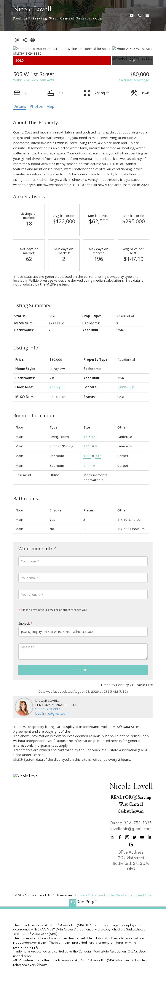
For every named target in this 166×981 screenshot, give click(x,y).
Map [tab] (50, 106)
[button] (112, 837)
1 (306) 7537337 (47, 709)
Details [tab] (19, 106)
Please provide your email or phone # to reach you (54, 610)
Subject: (24, 623)
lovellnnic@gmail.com (51, 713)
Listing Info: (26, 347)
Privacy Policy (86, 895)
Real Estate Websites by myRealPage (124, 895)
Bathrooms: (26, 498)
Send (82, 670)
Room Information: (34, 415)
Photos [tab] (36, 106)
